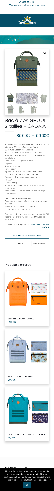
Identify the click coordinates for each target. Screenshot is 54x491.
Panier (41, 11)
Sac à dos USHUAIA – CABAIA (21, 319)
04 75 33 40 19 (28, 2)
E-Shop (16, 11)
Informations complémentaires (27, 235)
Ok (27, 485)
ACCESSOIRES (34, 225)
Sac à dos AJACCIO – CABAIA (20, 377)
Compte (29, 11)
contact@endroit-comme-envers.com (28, 5)
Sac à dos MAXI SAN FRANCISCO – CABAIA (26, 434)
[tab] (27, 235)
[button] (44, 53)
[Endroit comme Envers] (27, 20)
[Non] (50, 479)
